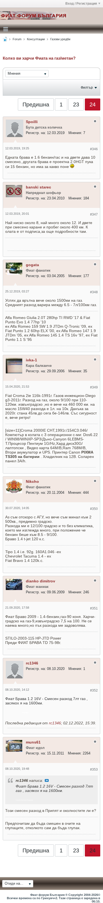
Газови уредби (60, 39)
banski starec (38, 187)
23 (76, 104)
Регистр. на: (36, 133)
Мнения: (75, 133)
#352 (94, 690)
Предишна (36, 104)
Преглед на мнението (47, 780)
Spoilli (32, 122)
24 (93, 104)
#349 (94, 387)
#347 (94, 214)
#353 (94, 769)
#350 (94, 509)
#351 (94, 608)
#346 (94, 149)
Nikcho (32, 481)
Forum (17, 39)
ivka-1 (31, 360)
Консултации (36, 39)
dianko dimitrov (40, 581)
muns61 (33, 742)
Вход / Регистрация (81, 3)
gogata (32, 265)
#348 (94, 292)
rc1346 (32, 663)
